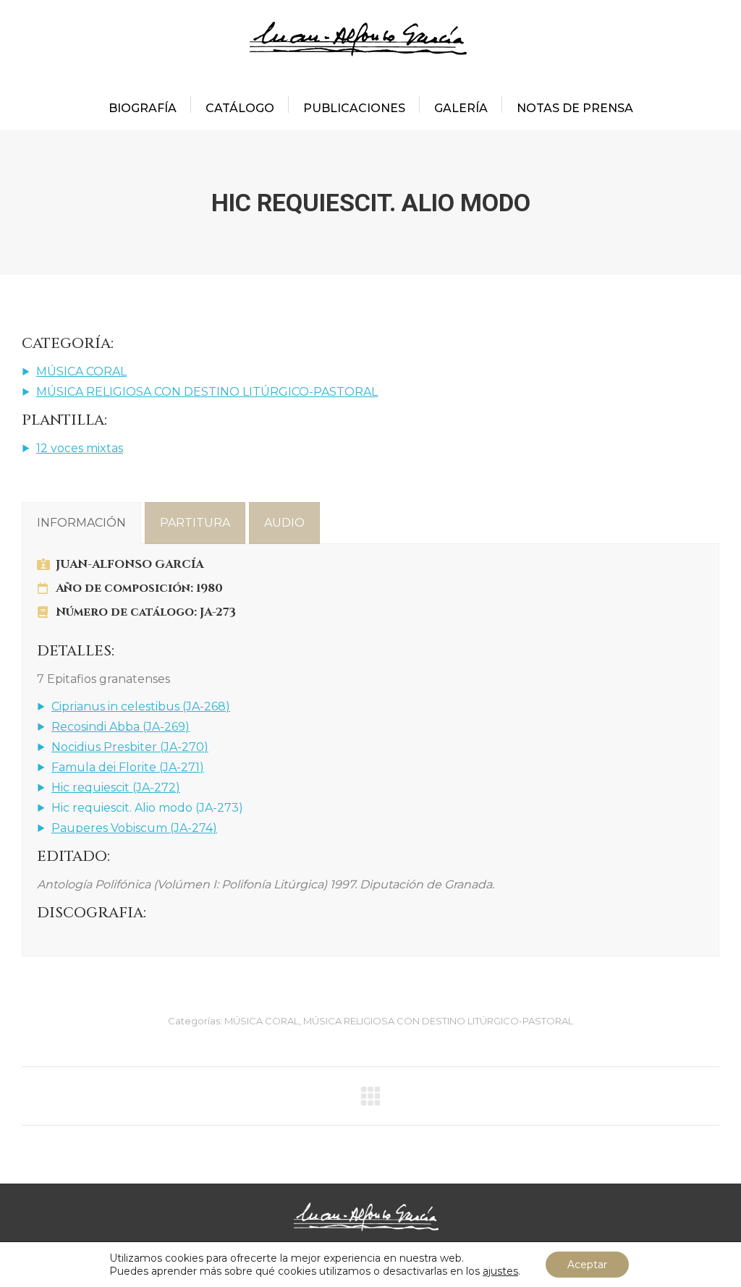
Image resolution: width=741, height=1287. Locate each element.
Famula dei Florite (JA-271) (127, 767)
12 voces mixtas (79, 448)
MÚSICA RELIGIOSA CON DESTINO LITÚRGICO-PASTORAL (207, 392)
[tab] (81, 523)
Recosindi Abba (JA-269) (120, 727)
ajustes (500, 1271)
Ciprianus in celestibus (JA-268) (140, 706)
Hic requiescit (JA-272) (115, 787)
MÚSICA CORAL (81, 371)
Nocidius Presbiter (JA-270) (129, 747)
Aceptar (587, 1264)
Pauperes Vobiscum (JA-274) (134, 828)
